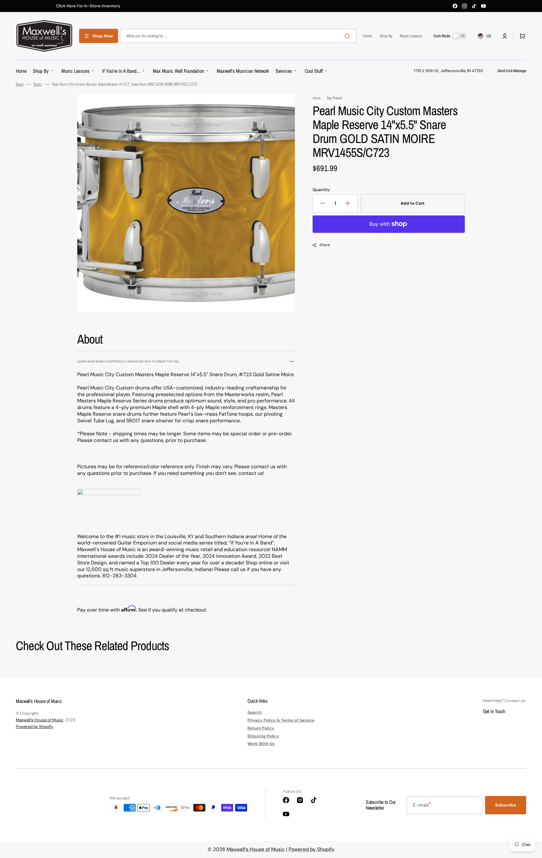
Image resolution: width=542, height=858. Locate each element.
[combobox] (238, 36)
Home (19, 84)
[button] (505, 36)
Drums (38, 84)
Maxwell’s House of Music (39, 720)
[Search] (348, 36)
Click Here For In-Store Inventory (88, 6)
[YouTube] (483, 6)
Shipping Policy (263, 736)
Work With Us (261, 743)
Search (254, 712)
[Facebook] (455, 6)
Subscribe (505, 805)
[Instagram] (464, 6)
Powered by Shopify (34, 726)
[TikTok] (474, 6)
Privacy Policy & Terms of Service (281, 720)
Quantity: (321, 189)
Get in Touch (494, 711)
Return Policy (260, 728)
